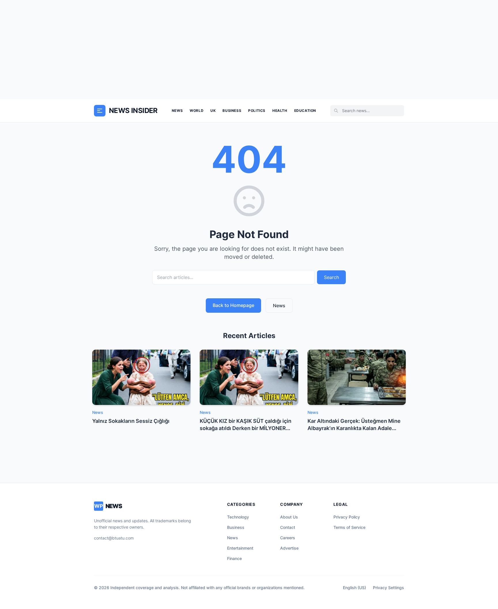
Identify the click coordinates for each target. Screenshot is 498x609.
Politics (256, 110)
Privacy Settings (388, 587)
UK (213, 110)
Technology (238, 516)
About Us (289, 516)
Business (231, 110)
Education (305, 110)
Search (331, 277)
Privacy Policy (346, 516)
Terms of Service (349, 527)
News (177, 110)
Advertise (289, 548)
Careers (287, 537)
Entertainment (240, 548)
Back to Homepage (233, 305)
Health (279, 110)
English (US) (354, 587)
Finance (234, 558)
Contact (287, 527)
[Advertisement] (249, 49)
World (196, 110)
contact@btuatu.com (114, 538)
